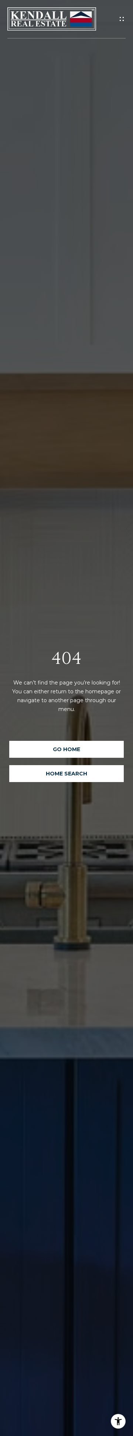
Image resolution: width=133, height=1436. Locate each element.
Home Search (66, 773)
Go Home (66, 749)
